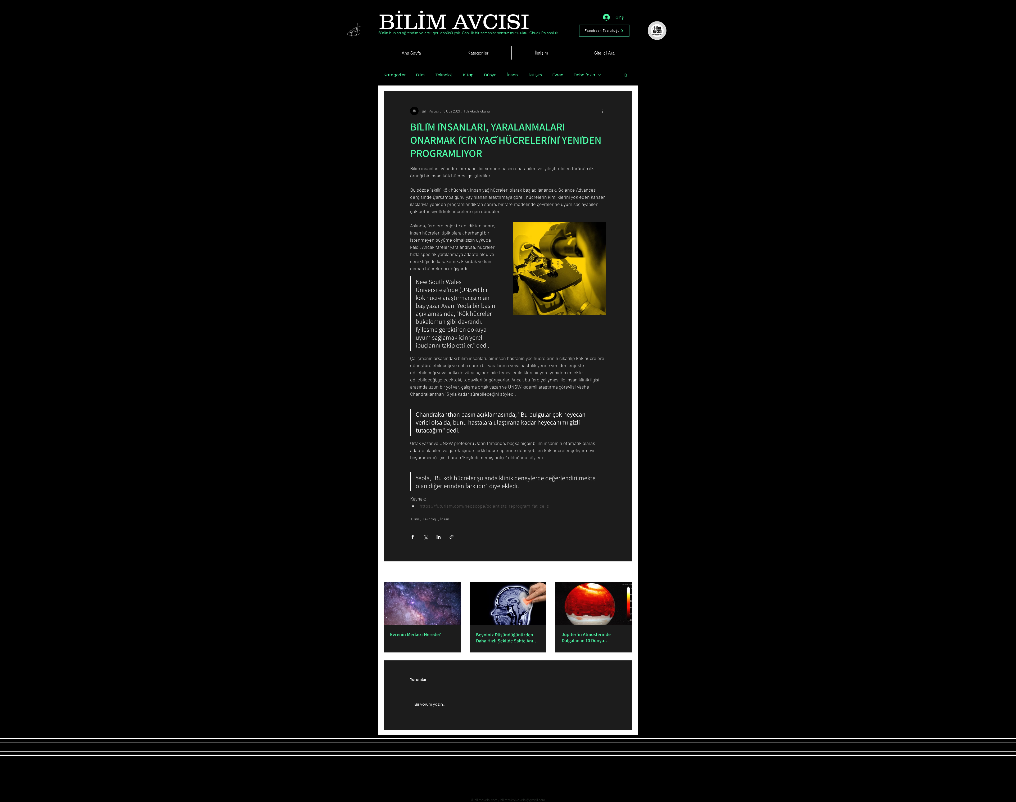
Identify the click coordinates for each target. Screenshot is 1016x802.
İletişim (535, 75)
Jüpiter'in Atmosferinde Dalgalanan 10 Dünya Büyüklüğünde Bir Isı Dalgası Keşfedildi (591, 637)
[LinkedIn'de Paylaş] (438, 536)
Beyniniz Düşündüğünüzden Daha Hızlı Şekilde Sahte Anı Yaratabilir (504, 638)
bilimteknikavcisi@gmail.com (522, 800)
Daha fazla (584, 75)
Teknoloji (443, 75)
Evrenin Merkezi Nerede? (415, 634)
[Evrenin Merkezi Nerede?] (422, 603)
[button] (625, 75)
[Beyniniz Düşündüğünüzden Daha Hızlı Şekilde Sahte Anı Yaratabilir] (508, 603)
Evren (557, 75)
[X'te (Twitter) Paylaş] (425, 536)
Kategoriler (395, 75)
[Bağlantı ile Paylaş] (451, 536)
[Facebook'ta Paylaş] (412, 536)
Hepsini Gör (623, 572)
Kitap (468, 75)
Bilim (420, 75)
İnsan (512, 75)
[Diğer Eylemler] (603, 111)
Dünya (490, 75)
